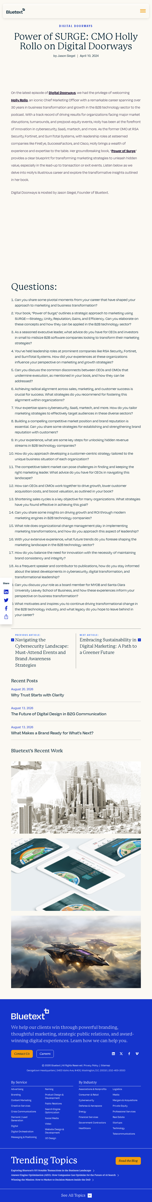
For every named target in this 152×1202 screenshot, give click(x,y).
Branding (16, 1094)
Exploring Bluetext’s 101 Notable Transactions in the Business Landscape (51, 1170)
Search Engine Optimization (52, 1110)
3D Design (50, 1138)
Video (48, 1123)
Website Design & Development (54, 1131)
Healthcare (85, 1128)
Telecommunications (124, 1133)
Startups (117, 1122)
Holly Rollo (19, 100)
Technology (119, 1128)
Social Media (52, 1118)
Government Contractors (92, 1122)
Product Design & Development (54, 1096)
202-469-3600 (117, 1070)
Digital (14, 1126)
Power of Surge (123, 151)
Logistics (117, 1089)
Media (116, 1094)
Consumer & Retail (89, 1094)
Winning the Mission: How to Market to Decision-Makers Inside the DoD (50, 1179)
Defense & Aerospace (90, 1105)
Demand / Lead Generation (19, 1118)
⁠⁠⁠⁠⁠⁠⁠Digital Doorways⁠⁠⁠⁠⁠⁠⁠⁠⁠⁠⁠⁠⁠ (62, 92)
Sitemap (105, 1065)
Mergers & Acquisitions (125, 1100)
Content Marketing (21, 1100)
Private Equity (120, 1105)
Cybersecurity (86, 1100)
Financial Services (88, 1117)
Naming (49, 1089)
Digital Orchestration (22, 1131)
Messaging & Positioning (24, 1137)
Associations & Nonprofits (92, 1089)
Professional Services (124, 1111)
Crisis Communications (23, 1111)
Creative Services (20, 1105)
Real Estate (119, 1117)
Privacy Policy (91, 1065)
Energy (82, 1111)
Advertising (17, 1089)
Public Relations (53, 1103)
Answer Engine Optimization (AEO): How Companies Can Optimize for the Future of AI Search (63, 1175)
